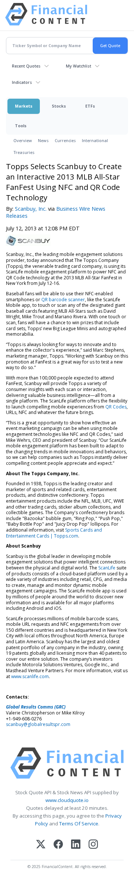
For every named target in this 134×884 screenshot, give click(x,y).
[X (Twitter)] (40, 845)
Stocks (59, 106)
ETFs (90, 106)
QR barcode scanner (63, 299)
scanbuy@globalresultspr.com (38, 724)
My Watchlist (78, 66)
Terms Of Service (78, 823)
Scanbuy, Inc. (31, 208)
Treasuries (24, 152)
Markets (23, 106)
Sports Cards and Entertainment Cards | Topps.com (54, 533)
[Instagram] (93, 845)
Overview (22, 140)
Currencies (65, 140)
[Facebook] (58, 845)
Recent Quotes (26, 66)
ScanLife (106, 568)
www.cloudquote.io (67, 800)
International (95, 140)
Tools (20, 125)
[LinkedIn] (75, 845)
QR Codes (116, 407)
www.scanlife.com (30, 676)
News (43, 140)
